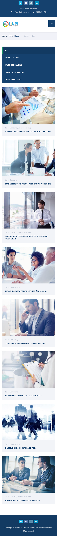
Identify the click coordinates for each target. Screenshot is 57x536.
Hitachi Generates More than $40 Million (26, 291)
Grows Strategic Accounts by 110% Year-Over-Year (26, 237)
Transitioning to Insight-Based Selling (25, 343)
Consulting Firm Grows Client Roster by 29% (28, 131)
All (6, 50)
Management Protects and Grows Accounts (28, 183)
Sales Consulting (13, 65)
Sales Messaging (13, 79)
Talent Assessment (14, 72)
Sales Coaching (12, 57)
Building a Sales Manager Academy (23, 500)
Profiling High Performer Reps (20, 447)
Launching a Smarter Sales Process (23, 395)
